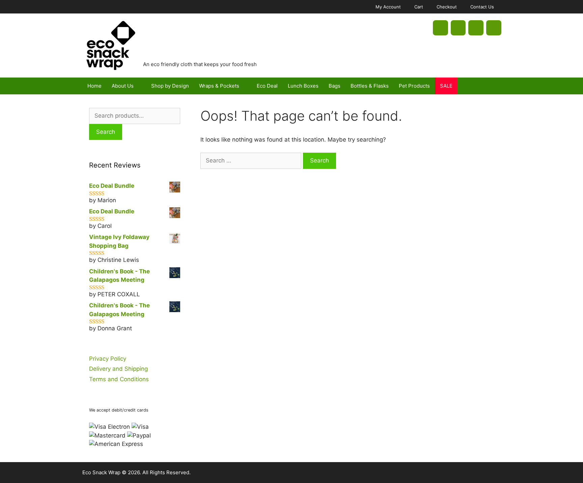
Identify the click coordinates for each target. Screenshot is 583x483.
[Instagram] (475, 27)
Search (105, 131)
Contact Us (482, 6)
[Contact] (493, 27)
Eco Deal (267, 86)
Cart (418, 6)
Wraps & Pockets (219, 86)
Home (94, 86)
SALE (446, 86)
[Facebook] (440, 27)
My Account (388, 6)
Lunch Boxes (303, 86)
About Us (123, 86)
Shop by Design (170, 86)
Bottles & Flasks (370, 86)
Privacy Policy (107, 358)
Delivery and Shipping (118, 368)
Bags (334, 86)
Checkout (447, 6)
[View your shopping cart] (494, 86)
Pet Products (414, 86)
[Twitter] (458, 27)
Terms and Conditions (119, 379)
